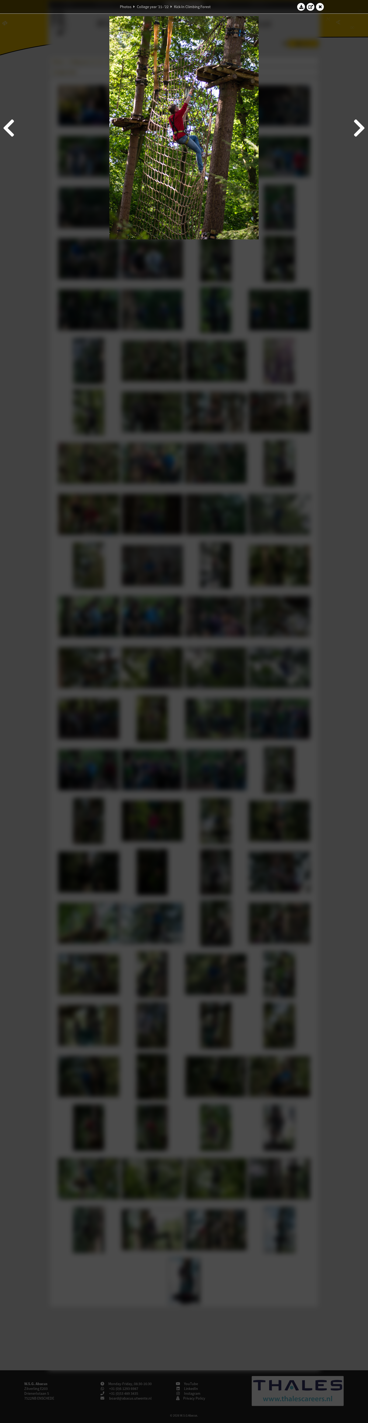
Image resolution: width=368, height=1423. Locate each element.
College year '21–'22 (153, 6)
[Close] (320, 7)
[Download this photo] (301, 7)
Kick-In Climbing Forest (192, 6)
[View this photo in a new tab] (311, 7)
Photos (125, 6)
